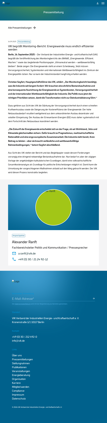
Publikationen (19, 367)
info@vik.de (18, 340)
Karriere (16, 382)
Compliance (18, 390)
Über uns (17, 355)
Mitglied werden (20, 386)
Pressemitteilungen (22, 359)
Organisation (19, 379)
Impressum (18, 394)
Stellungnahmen (21, 363)
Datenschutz (19, 398)
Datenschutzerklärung (23, 304)
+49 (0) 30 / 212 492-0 (24, 336)
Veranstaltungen (21, 371)
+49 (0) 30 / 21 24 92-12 (33, 259)
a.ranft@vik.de (27, 253)
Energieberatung (21, 375)
